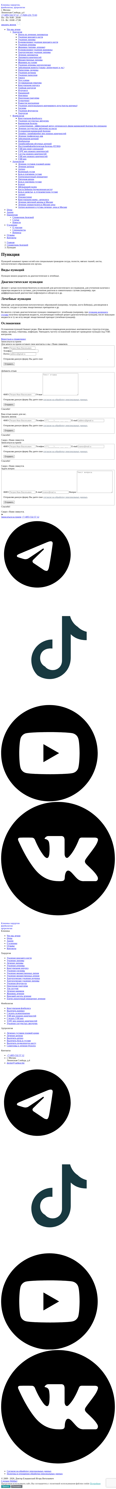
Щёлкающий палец (27, 187)
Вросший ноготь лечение (19, 996)
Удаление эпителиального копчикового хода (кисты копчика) (47, 105)
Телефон (7, 351)
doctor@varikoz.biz (15, 1063)
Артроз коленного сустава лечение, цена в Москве (42, 207)
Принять (5, 1486)
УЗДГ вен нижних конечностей (33, 151)
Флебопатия (24, 141)
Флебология (18, 116)
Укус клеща (23, 80)
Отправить (9, 364)
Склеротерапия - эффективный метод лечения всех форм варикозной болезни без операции (62, 126)
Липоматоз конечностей (29, 57)
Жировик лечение (15, 993)
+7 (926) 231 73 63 (28, 15)
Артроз (21, 169)
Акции (10, 212)
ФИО (6, 348)
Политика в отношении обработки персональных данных (35, 1473)
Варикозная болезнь (27, 123)
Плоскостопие (25, 197)
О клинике (12, 225)
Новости (16, 222)
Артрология (18, 161)
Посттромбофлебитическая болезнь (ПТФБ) (39, 146)
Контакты (11, 237)
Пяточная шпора (26, 179)
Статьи (15, 220)
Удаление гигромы (16, 970)
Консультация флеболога (30, 118)
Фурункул (23, 90)
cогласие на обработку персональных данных (65, 359)
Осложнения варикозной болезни (34, 131)
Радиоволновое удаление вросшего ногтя (38, 42)
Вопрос (72, 492)
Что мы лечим (13, 29)
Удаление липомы (27, 39)
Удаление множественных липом (23, 973)
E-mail (74, 420)
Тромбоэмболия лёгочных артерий (35, 143)
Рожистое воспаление (28, 103)
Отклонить (16, 1486)
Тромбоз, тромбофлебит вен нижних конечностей (42, 133)
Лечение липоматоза (28, 55)
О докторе (17, 227)
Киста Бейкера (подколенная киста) (35, 189)
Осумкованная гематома (30, 83)
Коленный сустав (26, 171)
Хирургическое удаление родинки (23, 978)
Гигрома (22, 108)
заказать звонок (8, 24)
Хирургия (17, 32)
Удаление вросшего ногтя (30, 37)
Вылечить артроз (15, 1038)
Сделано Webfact (9, 1481)
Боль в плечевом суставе (30, 174)
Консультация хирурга (29, 85)
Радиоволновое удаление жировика (35, 50)
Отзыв (39, 394)
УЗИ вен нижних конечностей (33, 156)
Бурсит (21, 184)
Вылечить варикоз (15, 1011)
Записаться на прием (11, 517)
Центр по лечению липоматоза (33, 34)
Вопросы (16, 232)
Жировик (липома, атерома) (31, 47)
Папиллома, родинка (28, 70)
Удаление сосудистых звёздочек (33, 121)
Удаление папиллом (27, 75)
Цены (9, 209)
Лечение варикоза (15, 991)
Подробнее (95, 1483)
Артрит (21, 194)
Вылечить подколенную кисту (21, 1043)
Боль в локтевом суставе (30, 182)
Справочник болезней (23, 217)
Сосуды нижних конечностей (32, 154)
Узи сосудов (12, 988)
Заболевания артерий (28, 138)
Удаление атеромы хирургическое (34, 65)
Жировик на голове (27, 62)
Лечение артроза (26, 166)
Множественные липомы (30, 60)
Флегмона (23, 95)
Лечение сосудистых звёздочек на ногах (37, 128)
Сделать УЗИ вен (15, 1018)
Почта (6, 354)
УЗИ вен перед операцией (30, 149)
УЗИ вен (22, 159)
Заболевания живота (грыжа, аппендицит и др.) (41, 67)
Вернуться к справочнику (13, 339)
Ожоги (21, 77)
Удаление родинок (27, 72)
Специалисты (19, 230)
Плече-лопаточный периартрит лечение (26, 998)
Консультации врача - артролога (33, 199)
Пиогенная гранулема (28, 98)
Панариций (23, 93)
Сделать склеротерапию (18, 1013)
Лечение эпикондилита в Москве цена (36, 204)
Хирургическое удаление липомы (34, 52)
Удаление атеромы (27, 44)
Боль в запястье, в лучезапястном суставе (38, 192)
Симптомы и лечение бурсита (21, 1046)
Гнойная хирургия (27, 88)
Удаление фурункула (28, 110)
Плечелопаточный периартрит (33, 176)
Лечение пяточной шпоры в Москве (35, 202)
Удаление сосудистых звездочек (22, 1023)
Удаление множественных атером (23, 976)
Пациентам (12, 215)
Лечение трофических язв (30, 136)
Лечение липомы (15, 963)
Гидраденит (23, 100)
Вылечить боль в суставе (19, 1040)
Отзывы (11, 235)
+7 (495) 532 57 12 (10, 15)
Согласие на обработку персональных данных (29, 1471)
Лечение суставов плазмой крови (34, 164)
